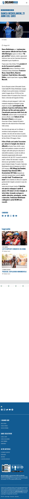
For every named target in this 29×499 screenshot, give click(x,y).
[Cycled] (18, 343)
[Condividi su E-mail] (16, 215)
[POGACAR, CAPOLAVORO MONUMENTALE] (14, 261)
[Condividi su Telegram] (14, 215)
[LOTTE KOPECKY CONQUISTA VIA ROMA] (14, 238)
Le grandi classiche (6, 269)
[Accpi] (4, 343)
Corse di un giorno (5, 439)
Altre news (3, 454)
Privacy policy (12, 496)
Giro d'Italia (4, 10)
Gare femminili (5, 247)
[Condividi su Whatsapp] (11, 215)
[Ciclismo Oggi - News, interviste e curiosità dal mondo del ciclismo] (9, 2)
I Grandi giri (10, 10)
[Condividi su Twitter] (6, 215)
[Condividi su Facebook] (3, 215)
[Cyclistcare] (11, 343)
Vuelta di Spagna (4, 428)
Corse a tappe (4, 437)
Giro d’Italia (3, 423)
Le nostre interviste (5, 459)
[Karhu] (25, 343)
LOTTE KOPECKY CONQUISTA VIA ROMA (14, 249)
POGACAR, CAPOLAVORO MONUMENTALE (14, 271)
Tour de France (4, 426)
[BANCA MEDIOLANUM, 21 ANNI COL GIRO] (14, 29)
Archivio (3, 457)
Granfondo (3, 443)
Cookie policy (17, 496)
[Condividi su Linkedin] (8, 215)
